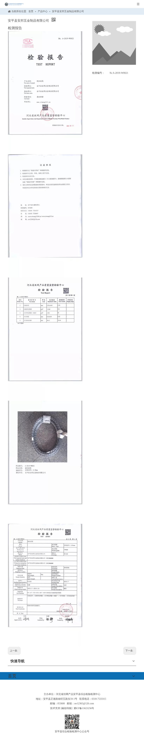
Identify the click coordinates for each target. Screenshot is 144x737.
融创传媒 (66, 708)
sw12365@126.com (84, 703)
